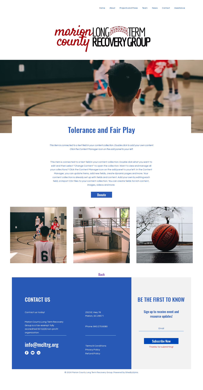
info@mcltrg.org (41, 344)
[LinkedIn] (38, 353)
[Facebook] (27, 353)
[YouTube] (32, 353)
